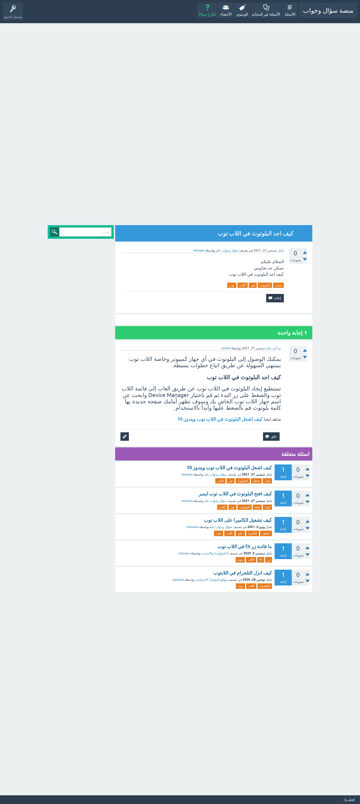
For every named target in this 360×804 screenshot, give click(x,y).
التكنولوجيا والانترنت (215, 553)
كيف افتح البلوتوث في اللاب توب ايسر (235, 493)
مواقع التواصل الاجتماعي (211, 580)
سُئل (281, 250)
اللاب (243, 285)
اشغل (256, 480)
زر (268, 559)
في (253, 285)
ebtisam (187, 474)
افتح (257, 507)
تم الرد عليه (273, 348)
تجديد (278, 285)
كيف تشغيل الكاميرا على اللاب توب (238, 520)
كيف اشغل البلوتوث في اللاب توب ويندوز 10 (220, 419)
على (240, 533)
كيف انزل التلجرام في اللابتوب (242, 572)
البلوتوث (265, 285)
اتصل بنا (349, 799)
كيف (267, 480)
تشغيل (266, 533)
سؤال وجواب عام (227, 250)
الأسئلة (290, 14)
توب (231, 285)
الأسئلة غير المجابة (266, 14)
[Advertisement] (266, 125)
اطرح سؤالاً (207, 14)
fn (260, 559)
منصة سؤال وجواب (328, 10)
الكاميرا (252, 533)
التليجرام (265, 586)
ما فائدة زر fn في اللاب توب (245, 546)
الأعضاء (226, 14)
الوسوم (242, 14)
